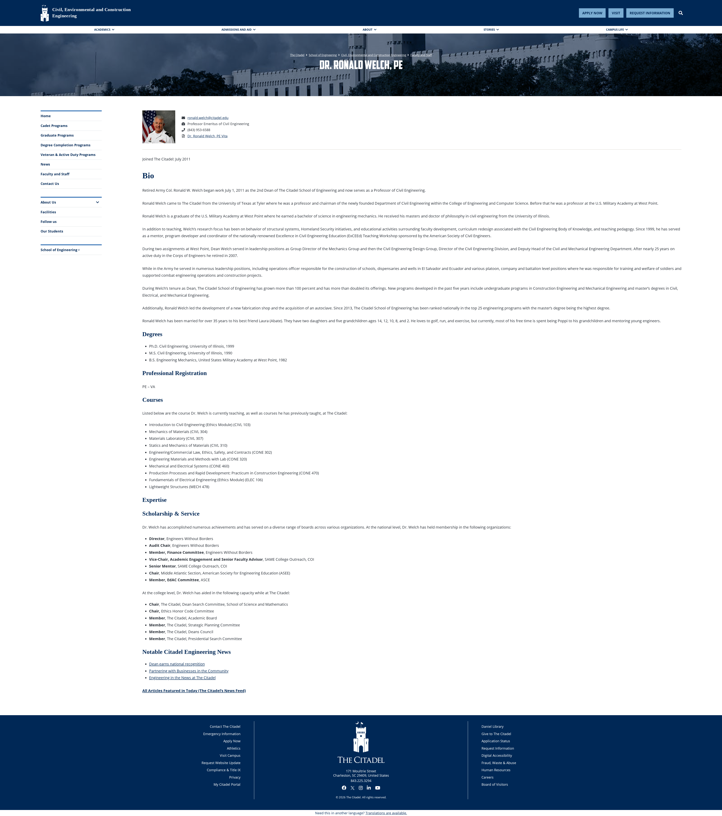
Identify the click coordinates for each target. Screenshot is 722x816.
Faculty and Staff (55, 174)
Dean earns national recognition (177, 663)
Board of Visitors (495, 784)
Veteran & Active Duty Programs (68, 154)
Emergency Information (221, 734)
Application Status (496, 741)
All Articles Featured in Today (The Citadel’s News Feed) (194, 690)
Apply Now (592, 13)
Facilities (48, 212)
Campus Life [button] (615, 29)
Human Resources (496, 770)
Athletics (233, 748)
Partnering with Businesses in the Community (188, 670)
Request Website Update (221, 763)
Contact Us (50, 183)
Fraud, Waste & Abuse (499, 763)
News (45, 164)
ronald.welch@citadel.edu (207, 117)
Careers (488, 777)
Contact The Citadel (225, 726)
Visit (616, 13)
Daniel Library (493, 726)
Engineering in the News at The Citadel (182, 677)
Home (46, 116)
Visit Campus (230, 755)
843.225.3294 (361, 780)
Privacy (234, 777)
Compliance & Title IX (223, 770)
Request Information (650, 13)
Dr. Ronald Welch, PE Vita (207, 136)
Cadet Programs (54, 125)
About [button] (367, 29)
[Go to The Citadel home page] (45, 13)
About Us (48, 202)
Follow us (49, 221)
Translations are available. (386, 813)
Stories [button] (489, 29)
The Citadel (353, 797)
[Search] (681, 13)
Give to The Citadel (496, 734)
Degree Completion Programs (65, 145)
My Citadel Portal (227, 784)
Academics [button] (102, 29)
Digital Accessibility (497, 755)
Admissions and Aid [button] (236, 29)
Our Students (52, 231)
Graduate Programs (57, 135)
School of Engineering (59, 250)
